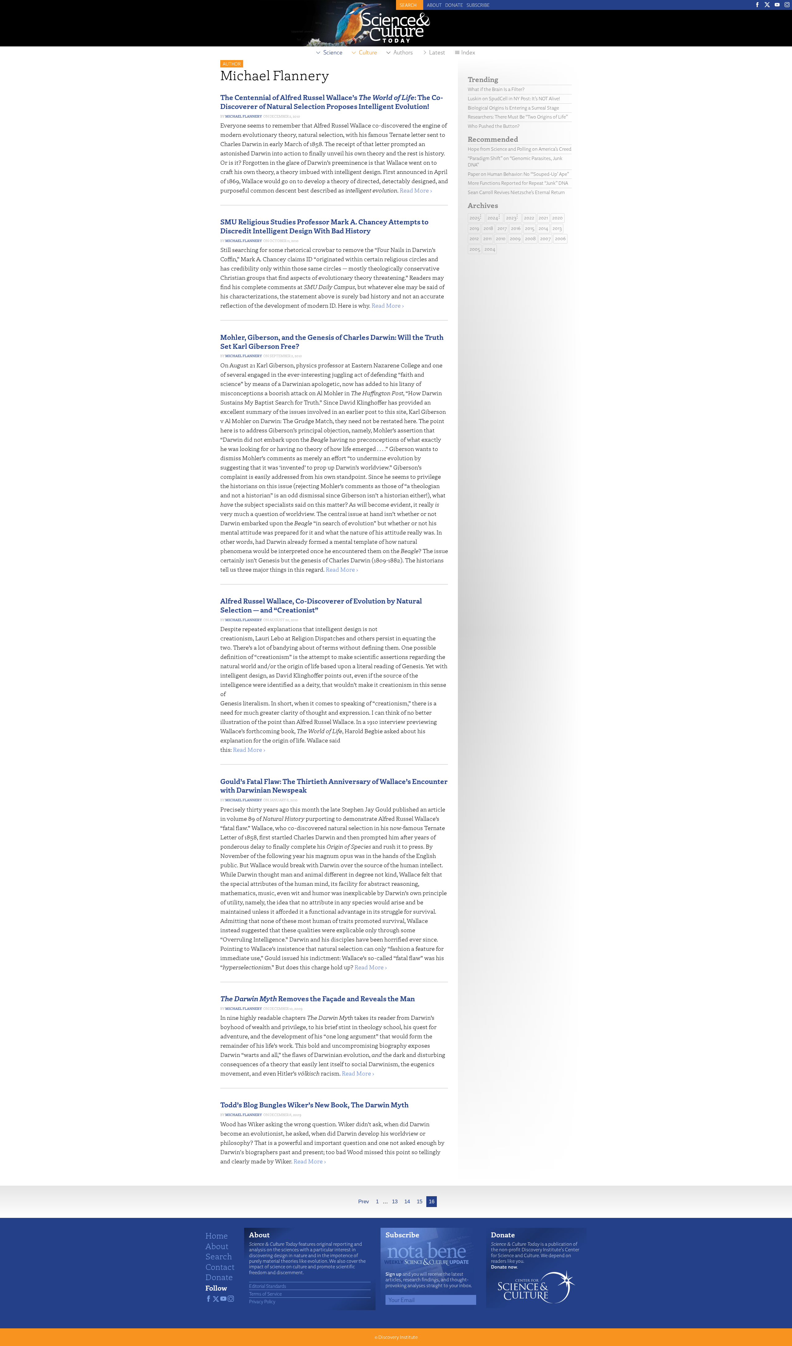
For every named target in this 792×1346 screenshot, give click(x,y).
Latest (437, 52)
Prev (363, 1202)
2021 (543, 218)
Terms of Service (265, 1293)
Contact (220, 1266)
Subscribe (478, 5)
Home (216, 1235)
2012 (474, 238)
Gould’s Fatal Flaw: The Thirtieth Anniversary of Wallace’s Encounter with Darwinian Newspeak (334, 785)
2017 (502, 228)
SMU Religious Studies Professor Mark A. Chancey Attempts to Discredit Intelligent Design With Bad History (324, 226)
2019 (474, 228)
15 (419, 1202)
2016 (516, 228)
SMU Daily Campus (329, 287)
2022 (529, 218)
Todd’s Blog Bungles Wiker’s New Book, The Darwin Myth (314, 1104)
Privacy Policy (262, 1301)
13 (395, 1202)
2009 (515, 238)
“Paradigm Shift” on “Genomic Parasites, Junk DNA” (515, 161)
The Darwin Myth (330, 1017)
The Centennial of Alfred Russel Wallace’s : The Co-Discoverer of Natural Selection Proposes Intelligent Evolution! (331, 101)
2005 (475, 249)
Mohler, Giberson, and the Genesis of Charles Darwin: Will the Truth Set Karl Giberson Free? (332, 341)
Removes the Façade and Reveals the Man (317, 998)
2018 (488, 228)
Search (218, 1256)
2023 (511, 218)
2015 (529, 228)
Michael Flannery (243, 116)
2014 (543, 228)
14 (407, 1202)
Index (468, 52)
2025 (475, 218)
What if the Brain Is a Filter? (496, 89)
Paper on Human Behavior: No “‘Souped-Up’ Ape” (518, 174)
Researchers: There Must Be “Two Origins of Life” (518, 117)
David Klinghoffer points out (314, 675)
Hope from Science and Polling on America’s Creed (519, 149)
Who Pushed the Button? (493, 126)
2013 (557, 228)
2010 (501, 238)
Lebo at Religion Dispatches (308, 638)
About (434, 5)
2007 (545, 238)
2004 (489, 249)
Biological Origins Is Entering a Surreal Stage (513, 108)
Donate (454, 5)
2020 (557, 218)
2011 (487, 238)
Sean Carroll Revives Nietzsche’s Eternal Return (516, 192)
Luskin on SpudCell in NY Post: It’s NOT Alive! (514, 99)
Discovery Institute (398, 1337)
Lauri (262, 638)
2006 (560, 238)
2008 (530, 238)
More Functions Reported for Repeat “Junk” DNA (518, 183)
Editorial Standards (267, 1286)
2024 (493, 218)
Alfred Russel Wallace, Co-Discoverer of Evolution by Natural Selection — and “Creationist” (321, 605)
